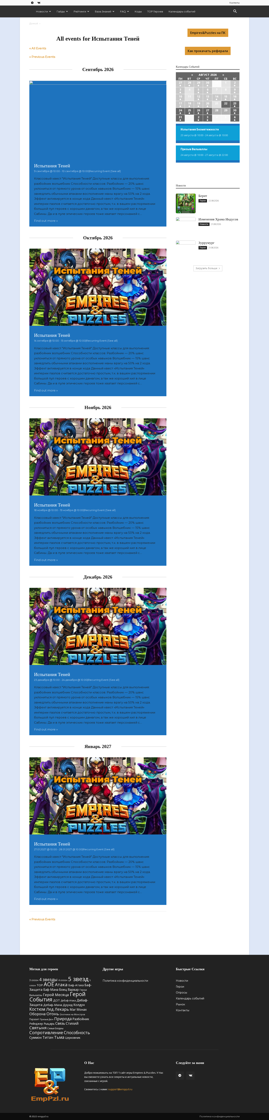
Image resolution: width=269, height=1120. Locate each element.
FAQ (123, 11)
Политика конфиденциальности (125, 980)
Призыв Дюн (46, 1019)
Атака (61, 984)
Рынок (180, 1004)
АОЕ (49, 984)
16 (234, 96)
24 (180, 110)
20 (207, 103)
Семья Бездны (55, 1028)
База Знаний (103, 11)
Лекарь (62, 1009)
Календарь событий (182, 11)
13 (207, 96)
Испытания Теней (52, 165)
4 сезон (62, 980)
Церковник (72, 1037)
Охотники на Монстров (72, 1014)
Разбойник (80, 1019)
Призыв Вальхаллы (194, 149)
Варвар (73, 989)
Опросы (181, 992)
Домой (33, 23)
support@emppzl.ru (120, 1089)
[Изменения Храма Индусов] (186, 227)
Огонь (52, 1013)
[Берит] (186, 203)
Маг (73, 1009)
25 (189, 110)
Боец (63, 989)
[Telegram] (32, 2)
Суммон (35, 1037)
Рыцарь (49, 1023)
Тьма (59, 1037)
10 (180, 96)
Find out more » (46, 221)
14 (216, 96)
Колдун (79, 1005)
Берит (203, 196)
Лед (50, 1009)
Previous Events (42, 57)
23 (234, 103)
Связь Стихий (67, 1023)
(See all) (115, 171)
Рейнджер (36, 1023)
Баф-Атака (76, 985)
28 (189, 82)
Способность (77, 1032)
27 (180, 82)
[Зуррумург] (186, 250)
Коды (138, 11)
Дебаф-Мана (52, 1005)
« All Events (37, 48)
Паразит (34, 1019)
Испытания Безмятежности (200, 129)
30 (207, 82)
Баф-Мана (50, 989)
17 (180, 103)
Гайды (61, 11)
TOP (40, 985)
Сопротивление (46, 1032)
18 (189, 103)
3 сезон (33, 980)
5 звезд (78, 979)
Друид (68, 1005)
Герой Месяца (56, 994)
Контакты (234, 2)
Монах (82, 1009)
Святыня (37, 1027)
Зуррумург (206, 243)
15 (225, 96)
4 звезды (48, 979)
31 (180, 117)
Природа (63, 1018)
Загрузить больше (206, 268)
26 (198, 110)
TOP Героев (155, 11)
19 (198, 103)
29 (198, 82)
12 (198, 96)
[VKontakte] (39, 2)
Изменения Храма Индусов (218, 219)
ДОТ (56, 1000)
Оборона (37, 1013)
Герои (203, 200)
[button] (235, 12)
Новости (42, 11)
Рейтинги (80, 11)
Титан (48, 1037)
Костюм (37, 1009)
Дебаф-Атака (68, 1000)
